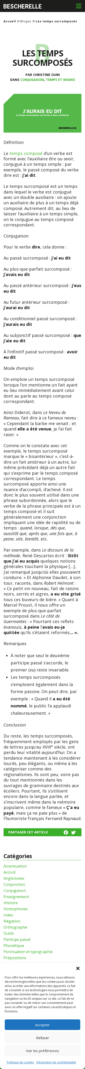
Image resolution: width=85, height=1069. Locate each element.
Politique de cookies (20, 1062)
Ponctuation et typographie (28, 951)
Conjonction (14, 884)
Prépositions (15, 957)
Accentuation (15, 866)
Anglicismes (14, 878)
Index (8, 915)
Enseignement (16, 896)
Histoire (11, 902)
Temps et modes (60, 79)
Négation (12, 921)
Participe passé (17, 939)
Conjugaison (32, 79)
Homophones (16, 908)
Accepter (42, 1024)
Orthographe (15, 927)
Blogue (25, 21)
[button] (78, 968)
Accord (9, 872)
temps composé (25, 153)
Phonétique (14, 945)
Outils (9, 933)
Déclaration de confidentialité (56, 1062)
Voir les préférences (42, 1050)
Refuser (42, 1037)
